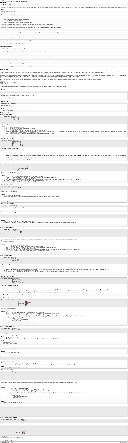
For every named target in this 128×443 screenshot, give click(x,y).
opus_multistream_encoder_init (12, 29)
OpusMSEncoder (7, 11)
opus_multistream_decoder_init (8, 98)
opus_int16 (12, 119)
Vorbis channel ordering (21, 77)
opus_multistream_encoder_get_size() (26, 239)
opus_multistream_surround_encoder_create (14, 27)
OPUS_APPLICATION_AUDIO (16, 320)
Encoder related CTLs (40, 338)
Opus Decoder (34, 86)
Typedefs (127, 3)
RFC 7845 (17, 72)
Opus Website (11, 442)
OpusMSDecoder (7, 14)
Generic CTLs (35, 196)
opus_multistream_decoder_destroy (12, 65)
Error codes (25, 135)
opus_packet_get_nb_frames (8, 82)
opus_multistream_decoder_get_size (12, 48)
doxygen (125, 442)
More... (126, 7)
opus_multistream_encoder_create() (24, 40)
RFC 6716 (42, 72)
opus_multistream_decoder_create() (24, 66)
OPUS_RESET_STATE (72, 239)
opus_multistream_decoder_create (12, 51)
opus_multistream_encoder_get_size (12, 19)
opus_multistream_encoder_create (12, 24)
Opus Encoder (28, 86)
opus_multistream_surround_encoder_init (13, 32)
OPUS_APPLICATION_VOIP (16, 318)
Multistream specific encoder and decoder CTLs (52, 196)
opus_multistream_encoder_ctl (12, 42)
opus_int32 (4, 19)
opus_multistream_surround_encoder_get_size (14, 22)
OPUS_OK (18, 181)
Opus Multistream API (46, 180)
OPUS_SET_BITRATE (69, 271)
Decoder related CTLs (40, 196)
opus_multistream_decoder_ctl (12, 62)
